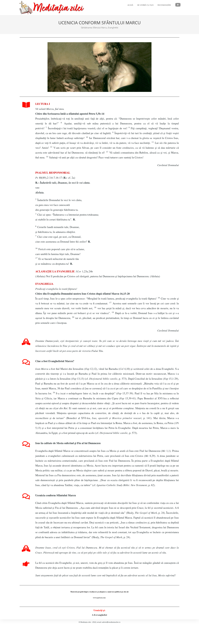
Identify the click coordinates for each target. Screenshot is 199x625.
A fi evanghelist (99, 615)
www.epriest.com (99, 597)
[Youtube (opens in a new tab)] (178, 4)
